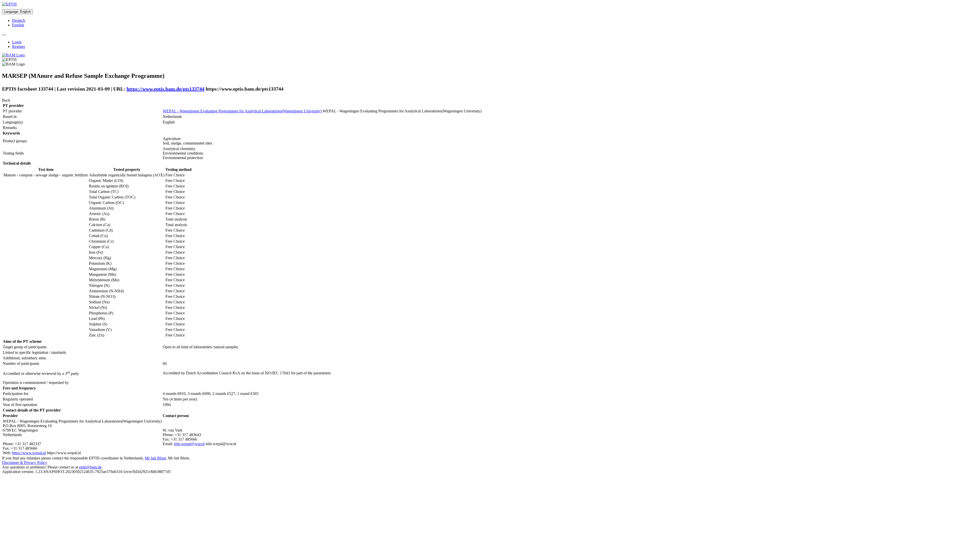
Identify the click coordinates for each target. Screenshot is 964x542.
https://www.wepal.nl (29, 453)
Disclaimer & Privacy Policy (24, 462)
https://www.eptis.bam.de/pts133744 (165, 89)
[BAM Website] (13, 55)
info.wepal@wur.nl (189, 444)
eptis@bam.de (90, 467)
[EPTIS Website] (9, 4)
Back (6, 100)
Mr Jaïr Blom (155, 458)
